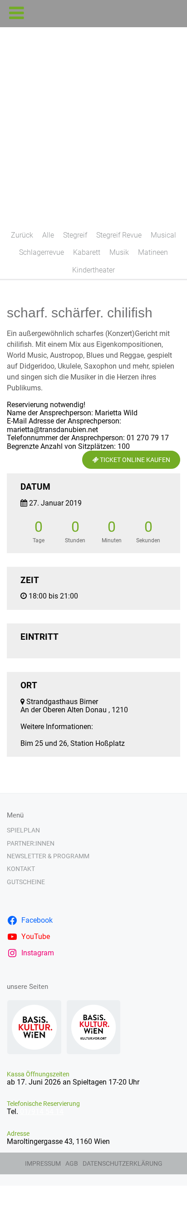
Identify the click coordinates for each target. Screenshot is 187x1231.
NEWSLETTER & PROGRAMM (48, 856)
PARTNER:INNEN (30, 843)
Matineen (153, 252)
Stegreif (75, 235)
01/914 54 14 (42, 1111)
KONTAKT (21, 868)
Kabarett (86, 252)
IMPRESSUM (43, 1163)
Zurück (22, 235)
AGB (71, 1163)
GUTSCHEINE (26, 882)
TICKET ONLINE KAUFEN (134, 459)
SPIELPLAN (23, 830)
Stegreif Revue (119, 235)
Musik (119, 252)
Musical (163, 235)
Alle (48, 235)
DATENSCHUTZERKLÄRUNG (122, 1163)
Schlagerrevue (41, 252)
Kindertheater (93, 270)
